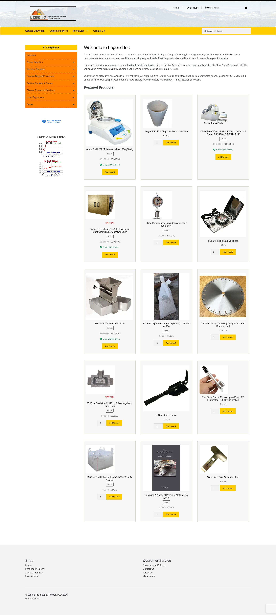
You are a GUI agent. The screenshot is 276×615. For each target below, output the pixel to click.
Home (176, 8)
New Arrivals (31, 576)
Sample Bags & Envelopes (51, 76)
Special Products (34, 572)
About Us (147, 572)
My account (192, 8)
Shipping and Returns (154, 565)
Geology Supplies (51, 69)
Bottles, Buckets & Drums (51, 83)
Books (51, 104)
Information (78, 31)
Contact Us (99, 31)
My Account (149, 576)
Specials (31, 55)
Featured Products (34, 569)
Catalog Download (34, 31)
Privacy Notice (32, 598)
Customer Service (59, 31)
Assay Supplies (51, 62)
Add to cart (110, 172)
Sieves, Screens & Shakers (51, 90)
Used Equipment (51, 97)
